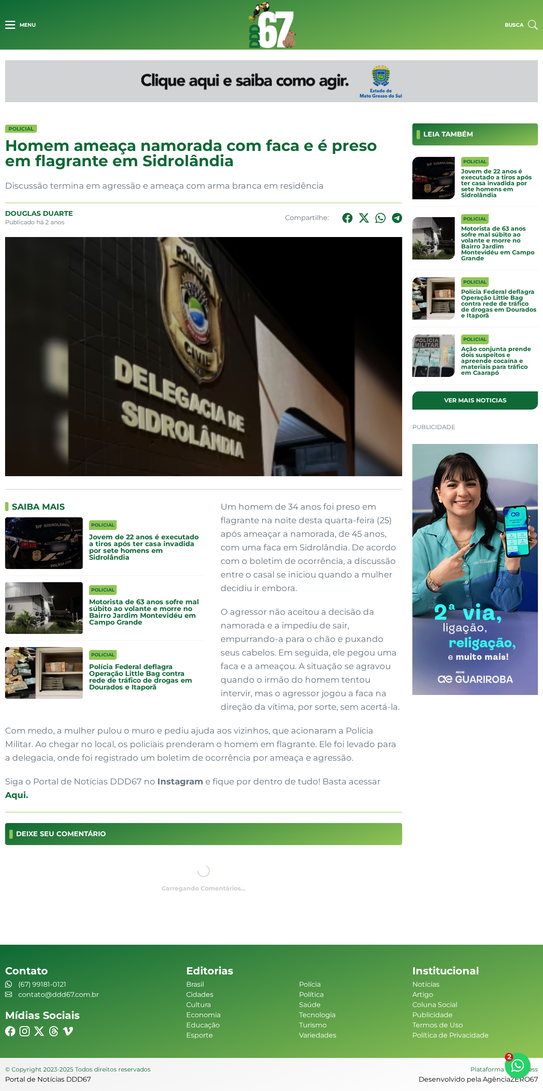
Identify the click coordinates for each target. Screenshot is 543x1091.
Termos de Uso (437, 1025)
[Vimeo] (68, 1031)
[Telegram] (397, 218)
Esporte (199, 1035)
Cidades (199, 995)
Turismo (313, 1025)
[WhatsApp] (380, 218)
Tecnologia (317, 1015)
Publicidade (432, 1015)
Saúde (310, 1005)
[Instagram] (25, 1031)
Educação (203, 1025)
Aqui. (16, 795)
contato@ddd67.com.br (58, 995)
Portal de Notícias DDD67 (271, 25)
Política (311, 995)
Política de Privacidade (450, 1035)
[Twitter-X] (364, 218)
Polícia (310, 984)
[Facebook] (347, 218)
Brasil (195, 984)
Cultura (198, 1005)
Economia (203, 1015)
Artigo (422, 995)
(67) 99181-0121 (42, 984)
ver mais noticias (475, 400)
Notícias (425, 984)
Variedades (317, 1035)
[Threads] (53, 1031)
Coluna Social (434, 1005)
